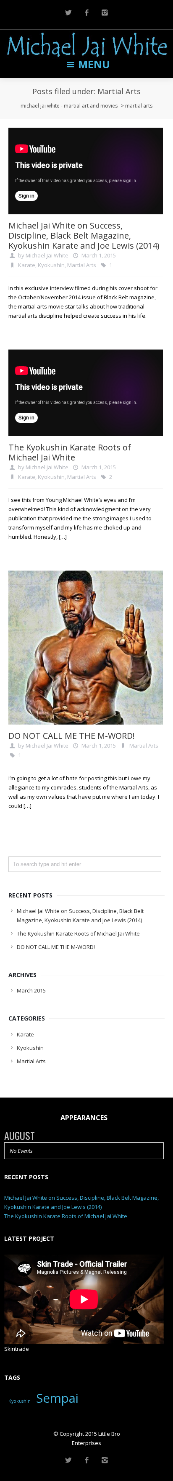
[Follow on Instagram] (104, 12)
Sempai (57, 1398)
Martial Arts (81, 265)
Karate (26, 265)
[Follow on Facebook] (86, 12)
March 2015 (31, 990)
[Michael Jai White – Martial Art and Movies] (86, 45)
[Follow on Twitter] (68, 12)
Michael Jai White (47, 255)
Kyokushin (51, 265)
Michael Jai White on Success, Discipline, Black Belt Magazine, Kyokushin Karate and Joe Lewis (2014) (84, 235)
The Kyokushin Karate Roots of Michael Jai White (69, 452)
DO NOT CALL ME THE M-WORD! (71, 735)
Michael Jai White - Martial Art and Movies (69, 105)
